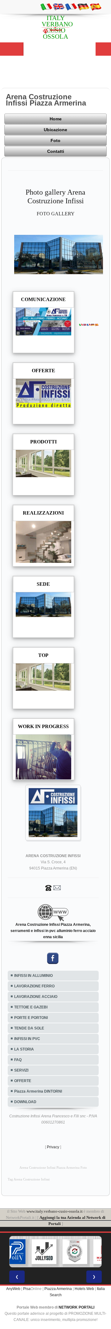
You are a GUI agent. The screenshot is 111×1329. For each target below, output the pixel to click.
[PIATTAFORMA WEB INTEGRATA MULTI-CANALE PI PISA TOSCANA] (75, 1251)
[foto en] (58, 6)
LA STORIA (24, 1049)
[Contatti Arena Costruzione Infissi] (53, 887)
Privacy (53, 1147)
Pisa (27, 1289)
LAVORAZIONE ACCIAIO (35, 997)
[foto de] (83, 6)
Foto (55, 140)
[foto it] (46, 6)
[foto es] (95, 6)
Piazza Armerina (58, 1289)
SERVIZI (21, 1070)
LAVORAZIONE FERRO (34, 986)
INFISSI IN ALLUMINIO (33, 975)
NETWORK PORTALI (76, 1307)
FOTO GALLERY (56, 213)
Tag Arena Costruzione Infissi (29, 1179)
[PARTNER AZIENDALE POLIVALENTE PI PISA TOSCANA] (13, 1251)
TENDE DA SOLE (29, 1028)
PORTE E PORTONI (31, 1018)
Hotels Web (84, 1289)
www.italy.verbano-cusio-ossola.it (55, 1211)
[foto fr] (71, 6)
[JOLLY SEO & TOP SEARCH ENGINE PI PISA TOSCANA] (44, 1251)
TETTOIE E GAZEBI (30, 1007)
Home (56, 118)
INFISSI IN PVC (27, 1039)
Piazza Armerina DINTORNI (38, 1091)
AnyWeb (13, 1289)
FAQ (18, 1060)
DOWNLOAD (25, 1102)
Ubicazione (55, 129)
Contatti (55, 151)
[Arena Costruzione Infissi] (58, 254)
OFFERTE (22, 1081)
